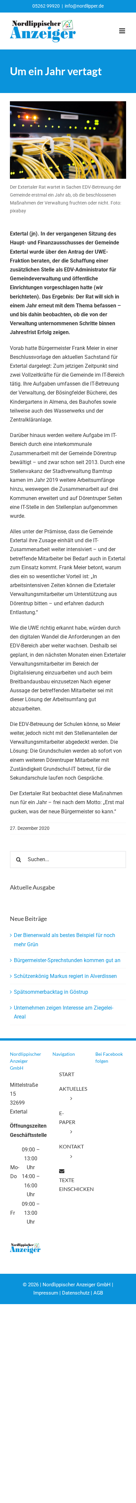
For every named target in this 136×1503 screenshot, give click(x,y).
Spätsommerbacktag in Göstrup (51, 992)
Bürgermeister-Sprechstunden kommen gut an (67, 960)
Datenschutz (75, 1293)
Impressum (45, 1293)
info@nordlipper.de (84, 6)
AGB (98, 1293)
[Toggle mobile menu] (122, 30)
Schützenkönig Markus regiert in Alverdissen (65, 976)
